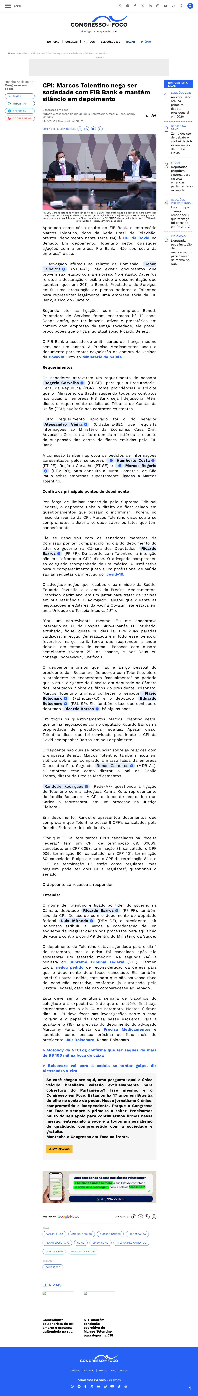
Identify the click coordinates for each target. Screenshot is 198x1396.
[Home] (99, 21)
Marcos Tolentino (83, 1251)
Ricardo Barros (79, 708)
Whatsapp (19, 103)
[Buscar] (190, 6)
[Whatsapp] (120, 6)
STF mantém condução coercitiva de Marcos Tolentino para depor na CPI (98, 1327)
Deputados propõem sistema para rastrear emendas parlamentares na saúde (182, 178)
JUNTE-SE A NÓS (59, 1149)
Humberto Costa (133, 460)
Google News (22, 118)
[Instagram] (157, 6)
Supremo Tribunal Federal (97, 962)
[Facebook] (135, 6)
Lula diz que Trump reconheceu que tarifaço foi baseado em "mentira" (180, 216)
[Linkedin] (150, 6)
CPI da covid (100, 1242)
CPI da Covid (136, 238)
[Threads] (181, 6)
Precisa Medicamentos (127, 1029)
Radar (130, 41)
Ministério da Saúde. (103, 357)
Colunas (71, 41)
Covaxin (56, 357)
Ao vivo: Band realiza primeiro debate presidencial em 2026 (181, 106)
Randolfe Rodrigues (63, 786)
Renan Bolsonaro (57, 1242)
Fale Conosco (119, 1370)
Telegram (19, 111)
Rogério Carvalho (61, 382)
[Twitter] (142, 6)
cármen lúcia (54, 1234)
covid (80, 1242)
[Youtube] (165, 6)
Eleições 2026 (110, 41)
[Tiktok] (173, 6)
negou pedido (70, 967)
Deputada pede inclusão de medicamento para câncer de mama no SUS (181, 252)
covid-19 (115, 574)
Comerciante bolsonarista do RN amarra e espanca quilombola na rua (58, 1325)
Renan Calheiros (112, 765)
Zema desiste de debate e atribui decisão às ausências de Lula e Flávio (182, 143)
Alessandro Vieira (63, 424)
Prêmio (146, 41)
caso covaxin (54, 1251)
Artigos (89, 41)
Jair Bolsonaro (79, 1039)
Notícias (53, 41)
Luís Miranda (74, 920)
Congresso (53, 1267)
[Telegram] (127, 6)
